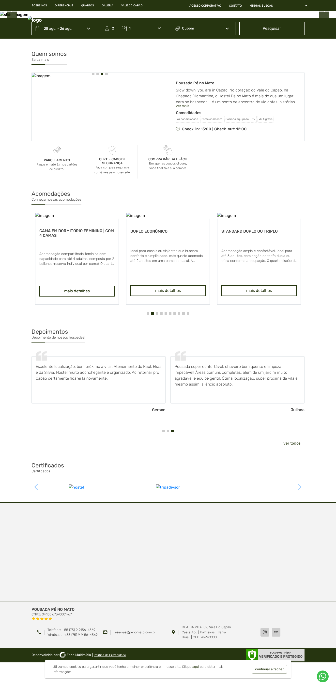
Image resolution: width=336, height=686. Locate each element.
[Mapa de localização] (168, 552)
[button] (93, 73)
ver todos (292, 443)
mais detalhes (77, 290)
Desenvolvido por (61, 655)
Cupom (188, 28)
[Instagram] (264, 632)
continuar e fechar (269, 669)
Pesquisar (272, 28)
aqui (195, 667)
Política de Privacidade (110, 655)
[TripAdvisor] (276, 632)
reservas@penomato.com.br (135, 632)
